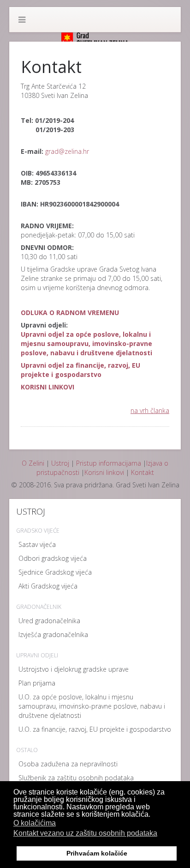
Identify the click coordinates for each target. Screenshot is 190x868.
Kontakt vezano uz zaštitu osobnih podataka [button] (85, 833)
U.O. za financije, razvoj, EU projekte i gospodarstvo (94, 729)
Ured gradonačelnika (49, 620)
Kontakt (142, 472)
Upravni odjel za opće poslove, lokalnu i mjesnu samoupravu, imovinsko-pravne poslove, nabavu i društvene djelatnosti (86, 343)
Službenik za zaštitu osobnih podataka (76, 777)
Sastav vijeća (37, 544)
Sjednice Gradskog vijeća (55, 572)
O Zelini (33, 463)
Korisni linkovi (104, 472)
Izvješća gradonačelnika (53, 634)
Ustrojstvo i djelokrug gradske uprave (73, 669)
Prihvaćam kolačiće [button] (96, 853)
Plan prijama (36, 683)
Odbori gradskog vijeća (52, 558)
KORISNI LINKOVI (47, 386)
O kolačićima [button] (34, 823)
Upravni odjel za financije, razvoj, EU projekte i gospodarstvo (80, 370)
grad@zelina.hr (67, 151)
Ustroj (60, 463)
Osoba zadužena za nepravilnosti (68, 763)
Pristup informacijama (108, 463)
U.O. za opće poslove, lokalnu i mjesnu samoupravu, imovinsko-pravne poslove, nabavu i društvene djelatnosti (91, 706)
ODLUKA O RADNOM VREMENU (70, 312)
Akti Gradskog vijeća (47, 586)
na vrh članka (150, 410)
